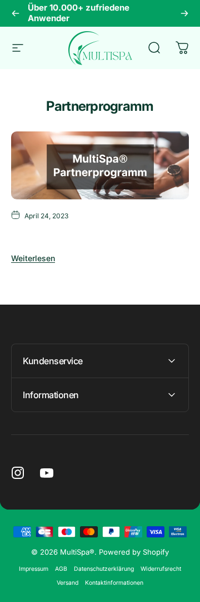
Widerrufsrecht (161, 568)
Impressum (33, 568)
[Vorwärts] (184, 13)
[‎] (100, 165)
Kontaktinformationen (114, 582)
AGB (61, 568)
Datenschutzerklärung (104, 568)
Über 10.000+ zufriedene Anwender (78, 12)
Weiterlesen (33, 258)
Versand (67, 582)
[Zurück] (15, 13)
